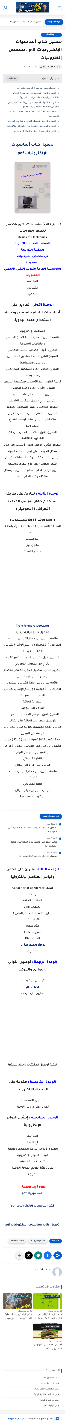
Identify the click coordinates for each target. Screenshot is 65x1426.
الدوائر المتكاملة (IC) (32, 945)
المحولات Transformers (32, 626)
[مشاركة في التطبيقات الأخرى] (19, 1255)
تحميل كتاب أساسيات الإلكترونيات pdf (36, 88)
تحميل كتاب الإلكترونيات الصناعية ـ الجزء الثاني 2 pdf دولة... (31, 830)
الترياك (36, 932)
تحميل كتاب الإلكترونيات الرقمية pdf (38, 856)
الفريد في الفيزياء (17, 1419)
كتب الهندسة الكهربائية (47, 1389)
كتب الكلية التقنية (50, 1383)
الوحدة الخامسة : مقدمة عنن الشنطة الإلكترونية (31, 126)
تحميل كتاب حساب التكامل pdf (25, 22)
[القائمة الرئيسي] (59, 7)
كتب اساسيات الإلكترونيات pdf (32, 1206)
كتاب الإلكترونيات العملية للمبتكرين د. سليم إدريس (18, 1316)
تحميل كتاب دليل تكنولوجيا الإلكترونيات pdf (47, 1347)
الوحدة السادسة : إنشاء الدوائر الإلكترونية (35, 131)
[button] (48, 1255)
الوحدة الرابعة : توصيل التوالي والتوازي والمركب (32, 121)
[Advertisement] (32, 592)
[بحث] (5, 7)
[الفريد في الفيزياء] (32, 7)
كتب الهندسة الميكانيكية (46, 1394)
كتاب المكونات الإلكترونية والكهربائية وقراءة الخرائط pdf (34, 844)
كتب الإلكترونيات (51, 35)
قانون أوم (32, 987)
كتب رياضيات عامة (49, 1400)
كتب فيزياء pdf (32, 1193)
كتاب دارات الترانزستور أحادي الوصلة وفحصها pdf (48, 1316)
